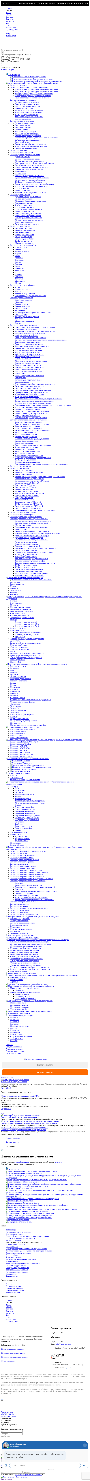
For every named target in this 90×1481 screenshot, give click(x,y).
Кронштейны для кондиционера (28, 136)
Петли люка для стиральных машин (29, 376)
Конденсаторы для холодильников (28, 428)
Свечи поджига (21, 315)
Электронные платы (23, 119)
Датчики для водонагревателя (27, 104)
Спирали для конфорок (24, 893)
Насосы (18, 291)
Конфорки (19, 883)
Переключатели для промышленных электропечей (35, 887)
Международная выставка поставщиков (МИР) (20, 1096)
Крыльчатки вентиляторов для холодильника (33, 445)
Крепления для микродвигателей (28, 632)
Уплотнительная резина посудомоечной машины (34, 184)
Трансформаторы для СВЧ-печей (28, 502)
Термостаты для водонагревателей (29, 113)
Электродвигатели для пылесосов (28, 218)
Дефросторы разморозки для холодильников (32, 430)
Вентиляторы (13, 1169)
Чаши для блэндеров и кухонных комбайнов (33, 98)
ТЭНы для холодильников (25, 460)
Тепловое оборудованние (38, 1211)
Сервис (8, 15)
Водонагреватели (28, 1207)
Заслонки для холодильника (26, 432)
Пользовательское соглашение (13, 1353)
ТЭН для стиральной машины (27, 397)
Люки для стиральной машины (27, 357)
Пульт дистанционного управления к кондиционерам (36, 138)
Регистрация (11, 36)
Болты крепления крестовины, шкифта (30, 338)
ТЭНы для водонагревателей (26, 115)
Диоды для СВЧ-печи (23, 475)
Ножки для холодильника (25, 453)
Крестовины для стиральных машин (29, 355)
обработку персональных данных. (28, 1475)
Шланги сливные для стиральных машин (31, 414)
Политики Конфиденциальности (14, 1357)
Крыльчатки (20, 637)
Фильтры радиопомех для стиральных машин (33, 403)
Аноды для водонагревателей (27, 102)
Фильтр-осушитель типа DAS (27, 626)
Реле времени (20, 378)
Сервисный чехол (22, 142)
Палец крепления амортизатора (27, 369)
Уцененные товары (13, 1053)
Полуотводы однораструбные (27, 820)
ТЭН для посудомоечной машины (28, 182)
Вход (8, 33)
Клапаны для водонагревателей (27, 106)
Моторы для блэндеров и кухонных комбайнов (34, 94)
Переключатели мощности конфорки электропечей (35, 548)
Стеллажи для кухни (23, 997)
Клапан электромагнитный (26, 435)
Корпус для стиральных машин (27, 352)
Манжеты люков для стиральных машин (31, 361)
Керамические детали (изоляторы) (28, 885)
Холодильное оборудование (41, 1216)
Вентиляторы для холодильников (28, 422)
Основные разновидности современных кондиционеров (23, 1130)
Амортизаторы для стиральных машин (30, 334)
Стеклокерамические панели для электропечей (34, 552)
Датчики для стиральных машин (28, 342)
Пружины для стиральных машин (28, 380)
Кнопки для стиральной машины (28, 348)
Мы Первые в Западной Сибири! (14, 1082)
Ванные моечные (22, 994)
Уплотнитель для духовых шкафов (29, 571)
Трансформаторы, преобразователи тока (31, 146)
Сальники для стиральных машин (28, 388)
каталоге (58, 1162)
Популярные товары (14, 1047)
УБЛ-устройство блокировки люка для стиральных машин (38, 399)
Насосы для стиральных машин (27, 363)
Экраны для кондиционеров (26, 148)
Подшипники (23, 1220)
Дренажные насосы (23, 127)
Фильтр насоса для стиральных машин (30, 407)
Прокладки (19, 268)
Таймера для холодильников (26, 447)
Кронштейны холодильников (26, 441)
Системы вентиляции (33, 1173)
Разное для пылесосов (24, 222)
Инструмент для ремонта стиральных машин (33, 346)
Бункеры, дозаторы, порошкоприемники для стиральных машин (41, 340)
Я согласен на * (23, 1475)
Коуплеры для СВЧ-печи (25, 485)
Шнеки (18, 283)
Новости (9, 25)
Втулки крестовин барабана (26, 329)
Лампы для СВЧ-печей (24, 489)
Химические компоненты (38, 1186)
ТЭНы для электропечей (25, 567)
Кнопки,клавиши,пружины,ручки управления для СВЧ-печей (40, 477)
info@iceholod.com (63, 1344)
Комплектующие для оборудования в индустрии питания (29, 1251)
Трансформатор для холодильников (29, 456)
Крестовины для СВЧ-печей (26, 487)
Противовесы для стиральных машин (30, 367)
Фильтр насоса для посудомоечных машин (32, 186)
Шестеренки (20, 281)
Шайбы (18, 830)
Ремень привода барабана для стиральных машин (35, 384)
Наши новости (7, 1078)
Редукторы (19, 270)
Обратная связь (7, 1412)
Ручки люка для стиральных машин (29, 386)
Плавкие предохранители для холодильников (33, 458)
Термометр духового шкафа (26, 557)
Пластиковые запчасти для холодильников (32, 439)
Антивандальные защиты (25, 123)
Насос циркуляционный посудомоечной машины (34, 163)
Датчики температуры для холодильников (32, 424)
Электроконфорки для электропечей (29, 576)
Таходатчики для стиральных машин (29, 395)
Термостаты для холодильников (27, 451)
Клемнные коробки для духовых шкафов (31, 540)
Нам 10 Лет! (6, 1088)
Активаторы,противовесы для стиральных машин (35, 331)
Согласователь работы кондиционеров (30, 144)
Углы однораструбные (24, 828)
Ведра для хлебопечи (23, 228)
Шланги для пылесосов (24, 211)
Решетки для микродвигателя (27, 634)
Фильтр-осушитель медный (26, 622)
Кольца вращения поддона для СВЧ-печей (32, 481)
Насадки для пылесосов (24, 203)
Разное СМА (20, 374)
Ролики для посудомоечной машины (29, 176)
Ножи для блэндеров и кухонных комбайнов (33, 96)
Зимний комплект (22, 129)
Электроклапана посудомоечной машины (31, 193)
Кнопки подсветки (22, 306)
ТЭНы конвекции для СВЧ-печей (28, 504)
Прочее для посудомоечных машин (29, 169)
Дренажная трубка (22, 125)
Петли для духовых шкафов (26, 550)
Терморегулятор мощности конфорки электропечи (35, 563)
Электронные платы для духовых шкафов (31, 527)
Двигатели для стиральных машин (29, 344)
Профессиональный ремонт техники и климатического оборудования (29, 1123)
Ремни (17, 272)
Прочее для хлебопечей (24, 235)
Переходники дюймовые (25, 813)
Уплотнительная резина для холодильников (59, 1209)
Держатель (19, 260)
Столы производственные (25, 999)
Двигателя (19, 258)
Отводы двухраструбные (25, 807)
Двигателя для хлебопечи (25, 230)
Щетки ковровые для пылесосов (28, 216)
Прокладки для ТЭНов (24, 108)
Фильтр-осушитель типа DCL (27, 624)
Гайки (17, 256)
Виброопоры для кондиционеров (28, 140)
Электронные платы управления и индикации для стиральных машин (43, 405)
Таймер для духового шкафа (26, 555)
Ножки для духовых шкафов (26, 544)
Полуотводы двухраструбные (27, 818)
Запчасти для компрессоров (41, 1218)
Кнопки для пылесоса (23, 199)
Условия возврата (8, 1361)
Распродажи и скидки (14, 1049)
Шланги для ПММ (22, 190)
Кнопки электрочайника (25, 294)
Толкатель (19, 279)
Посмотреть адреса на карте (12, 1349)
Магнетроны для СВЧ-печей (26, 491)
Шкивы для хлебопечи (24, 243)
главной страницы (21, 1162)
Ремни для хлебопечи (23, 237)
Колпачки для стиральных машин (28, 350)
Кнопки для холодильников (26, 437)
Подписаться (6, 1109)
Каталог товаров (7, 70)
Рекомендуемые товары (15, 1051)
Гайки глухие (20, 790)
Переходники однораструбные (27, 816)
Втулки (18, 254)
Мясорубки (19, 990)
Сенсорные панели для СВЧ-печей (29, 506)
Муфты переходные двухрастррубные (30, 801)
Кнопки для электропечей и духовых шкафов (33, 521)
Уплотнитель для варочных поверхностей (32, 569)
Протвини (19, 889)
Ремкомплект (20, 174)
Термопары (19, 319)
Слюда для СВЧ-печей (24, 498)
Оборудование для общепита (42, 1213)
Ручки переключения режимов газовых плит (33, 312)
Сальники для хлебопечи (25, 239)
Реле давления (20, 171)
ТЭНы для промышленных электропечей (31, 898)
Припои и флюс (26, 1201)
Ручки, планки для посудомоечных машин (32, 178)
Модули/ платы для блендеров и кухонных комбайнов (36, 91)
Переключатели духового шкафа (28, 546)
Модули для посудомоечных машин (29, 161)
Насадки (18, 264)
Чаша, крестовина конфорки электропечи (31, 573)
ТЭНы (17, 287)
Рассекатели (20, 310)
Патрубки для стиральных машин (28, 371)
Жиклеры (19, 302)
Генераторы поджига (23, 300)
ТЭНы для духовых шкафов (26, 565)
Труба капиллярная (22, 839)
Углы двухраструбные (24, 826)
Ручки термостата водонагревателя (29, 110)
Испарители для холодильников (28, 426)
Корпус (18, 262)
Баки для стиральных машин (26, 336)
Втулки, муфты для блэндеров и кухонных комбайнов (36, 89)
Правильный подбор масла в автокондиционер (20, 1117)
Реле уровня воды (22, 382)
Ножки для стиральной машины (28, 365)
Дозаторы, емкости (22, 157)
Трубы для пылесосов (23, 205)
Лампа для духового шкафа (26, 542)
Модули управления (23, 525)
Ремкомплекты (21, 247)
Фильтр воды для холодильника (27, 462)
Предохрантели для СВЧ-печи (27, 496)
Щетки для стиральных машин (27, 416)
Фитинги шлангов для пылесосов (28, 209)
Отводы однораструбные (25, 809)
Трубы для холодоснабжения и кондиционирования (26, 1249)
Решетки (18, 275)
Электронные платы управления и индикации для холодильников (41, 464)
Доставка (9, 17)
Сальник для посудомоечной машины (30, 180)
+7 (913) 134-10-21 (8, 1414)
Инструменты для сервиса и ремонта (52, 1180)
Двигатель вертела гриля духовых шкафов (32, 536)
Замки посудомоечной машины (27, 159)
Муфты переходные (23, 799)
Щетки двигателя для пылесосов (28, 214)
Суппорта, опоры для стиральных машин (31, 392)
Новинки (9, 1045)
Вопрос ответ (11, 27)
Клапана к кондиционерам (25, 131)
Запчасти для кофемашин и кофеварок (53, 1205)
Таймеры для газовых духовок (27, 317)
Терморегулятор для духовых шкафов (30, 561)
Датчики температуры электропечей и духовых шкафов (37, 533)
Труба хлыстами (21, 841)
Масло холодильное (31, 1182)
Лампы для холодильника (25, 449)
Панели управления (23, 359)
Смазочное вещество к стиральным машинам (33, 390)
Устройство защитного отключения (29, 117)
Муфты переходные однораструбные (30, 803)
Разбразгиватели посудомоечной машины (31, 167)
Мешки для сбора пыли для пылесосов (30, 201)
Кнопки (18, 249)
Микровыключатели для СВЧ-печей (29, 493)
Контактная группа (22, 289)
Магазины (10, 21)
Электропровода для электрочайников (30, 296)
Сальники (19, 277)
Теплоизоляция (26, 1188)
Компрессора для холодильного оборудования (62, 1184)
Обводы (18, 805)
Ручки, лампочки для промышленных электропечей (36, 891)
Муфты (18, 797)
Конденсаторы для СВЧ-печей (27, 483)
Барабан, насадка (22, 251)
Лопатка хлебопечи (23, 233)
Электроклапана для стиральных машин (31, 418)
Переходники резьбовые (24, 811)
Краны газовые (21, 308)
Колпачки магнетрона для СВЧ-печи (29, 479)
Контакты (9, 19)
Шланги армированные (24, 321)
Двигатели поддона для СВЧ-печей (29, 472)
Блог (7, 23)
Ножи (17, 266)
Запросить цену (21, 1477)
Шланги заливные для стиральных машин (32, 411)
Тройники (19, 824)
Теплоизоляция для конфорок (27, 895)
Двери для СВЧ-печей (24, 470)
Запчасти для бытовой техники (44, 1171)
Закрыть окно (6, 1479)
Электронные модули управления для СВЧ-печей (35, 510)
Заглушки (19, 792)
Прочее (18, 323)
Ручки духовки (21, 529)
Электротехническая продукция (46, 1199)
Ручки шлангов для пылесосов (27, 224)
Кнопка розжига (21, 304)
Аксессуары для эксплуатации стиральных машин (35, 327)
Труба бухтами (21, 837)
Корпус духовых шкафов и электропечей (31, 523)
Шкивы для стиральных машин (27, 409)
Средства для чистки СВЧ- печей (28, 508)
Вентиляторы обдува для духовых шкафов (32, 531)
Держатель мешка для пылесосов (28, 197)
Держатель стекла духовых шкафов (29, 538)
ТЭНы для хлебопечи (23, 241)
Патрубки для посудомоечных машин (30, 165)
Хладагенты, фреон (31, 1203)
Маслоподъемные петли (24, 794)
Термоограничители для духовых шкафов (31, 559)
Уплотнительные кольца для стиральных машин (34, 401)
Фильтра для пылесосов (24, 207)
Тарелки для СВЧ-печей (24, 500)
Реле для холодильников (24, 443)
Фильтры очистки (22, 188)
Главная (9, 8)
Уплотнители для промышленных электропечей (34, 900)
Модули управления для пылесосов (29, 220)
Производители (12, 30)
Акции (8, 13)
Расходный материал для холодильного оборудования (27, 1236)
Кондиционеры (26, 1222)
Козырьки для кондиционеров (27, 134)
